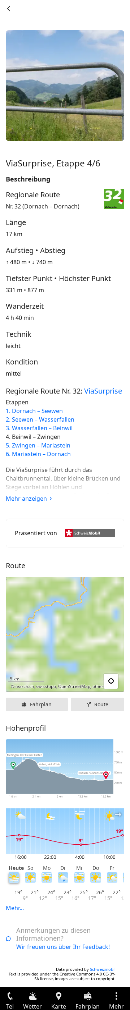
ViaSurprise (103, 391)
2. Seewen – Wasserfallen (40, 419)
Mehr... (15, 908)
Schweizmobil (103, 969)
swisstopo (46, 686)
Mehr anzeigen (26, 498)
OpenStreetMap (74, 686)
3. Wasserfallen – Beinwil (39, 428)
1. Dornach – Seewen (34, 411)
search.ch (24, 686)
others (98, 686)
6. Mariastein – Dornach (38, 454)
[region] (65, 634)
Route (101, 704)
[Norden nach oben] (90, 681)
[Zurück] (8, 8)
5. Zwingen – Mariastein (38, 445)
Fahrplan (41, 704)
